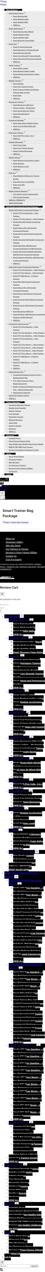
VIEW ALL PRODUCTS (17, 200)
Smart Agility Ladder (20, 68)
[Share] (3, 604)
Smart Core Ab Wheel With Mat (24, 126)
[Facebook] (1, 577)
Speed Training (16, 809)
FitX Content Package (21, 197)
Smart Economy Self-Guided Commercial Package (28, 307)
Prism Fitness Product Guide (19, 441)
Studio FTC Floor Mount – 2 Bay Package (28, 354)
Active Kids (13, 423)
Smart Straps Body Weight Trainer (25, 123)
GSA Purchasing (14, 559)
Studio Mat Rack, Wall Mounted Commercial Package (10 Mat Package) (27, 247)
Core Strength (14, 414)
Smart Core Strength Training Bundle (27, 56)
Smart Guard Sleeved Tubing (23, 111)
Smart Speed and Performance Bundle (27, 59)
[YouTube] (12, 577)
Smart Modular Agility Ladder (24, 71)
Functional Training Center (22, 1046)
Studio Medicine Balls (21, 35)
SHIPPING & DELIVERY (28, 567)
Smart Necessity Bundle (22, 53)
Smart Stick (17, 96)
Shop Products (12, 616)
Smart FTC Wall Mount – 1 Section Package (25, 277)
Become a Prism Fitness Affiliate (21, 468)
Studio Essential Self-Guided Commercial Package (28, 241)
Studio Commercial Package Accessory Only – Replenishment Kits (27, 388)
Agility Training (17, 691)
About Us (10, 538)
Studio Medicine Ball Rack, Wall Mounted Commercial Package (28, 259)
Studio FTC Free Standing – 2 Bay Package (25, 328)
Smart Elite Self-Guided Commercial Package (26, 283)
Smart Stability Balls (20, 22)
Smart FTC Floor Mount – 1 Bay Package (28, 273)
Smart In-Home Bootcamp (22, 47)
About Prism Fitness (16, 456)
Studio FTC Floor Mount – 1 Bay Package (28, 219)
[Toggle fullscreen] (5, 604)
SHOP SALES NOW (16, 203)
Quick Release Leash (21, 166)
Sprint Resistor (18, 163)
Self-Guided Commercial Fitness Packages (21, 875)
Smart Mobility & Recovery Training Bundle (26, 177)
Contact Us (13, 471)
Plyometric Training (16, 417)
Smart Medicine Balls (21, 19)
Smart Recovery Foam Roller (23, 40)
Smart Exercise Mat (20, 16)
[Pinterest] (8, 577)
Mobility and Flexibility (17, 408)
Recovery (13, 831)
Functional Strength (19, 759)
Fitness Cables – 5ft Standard (24, 108)
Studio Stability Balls (21, 37)
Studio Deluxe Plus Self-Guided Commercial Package (25, 229)
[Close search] (2, 1262)
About (7, 1232)
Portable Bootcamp (19, 791)
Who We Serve (14, 462)
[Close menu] (0, 611)
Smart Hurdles (18, 84)
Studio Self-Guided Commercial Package (25, 882)
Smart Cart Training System (23, 87)
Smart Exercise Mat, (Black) (23, 32)
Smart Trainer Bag (19, 145)
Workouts (12, 429)
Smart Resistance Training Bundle (25, 50)
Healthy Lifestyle (15, 426)
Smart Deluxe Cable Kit (21, 393)
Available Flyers (15, 438)
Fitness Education (13, 1165)
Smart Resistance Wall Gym (23, 105)
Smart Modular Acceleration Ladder (26, 74)
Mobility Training (17, 713)
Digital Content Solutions (22, 852)
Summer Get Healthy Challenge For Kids (24, 450)
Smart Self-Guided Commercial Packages (25, 966)
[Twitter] (3, 577)
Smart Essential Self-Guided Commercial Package (28, 301)
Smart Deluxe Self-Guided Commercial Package (27, 295)
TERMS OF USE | (13, 567)
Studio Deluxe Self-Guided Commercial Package (27, 235)
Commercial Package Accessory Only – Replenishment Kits (27, 376)
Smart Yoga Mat (19, 185)
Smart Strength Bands (21, 114)
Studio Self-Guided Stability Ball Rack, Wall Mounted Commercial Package (27, 253)
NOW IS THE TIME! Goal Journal (21, 447)
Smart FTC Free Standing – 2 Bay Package (28, 333)
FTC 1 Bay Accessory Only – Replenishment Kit (23, 382)
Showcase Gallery (15, 459)
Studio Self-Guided (19, 638)
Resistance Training (19, 738)
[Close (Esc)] (1, 604)
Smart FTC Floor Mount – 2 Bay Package (28, 350)
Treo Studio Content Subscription (25, 194)
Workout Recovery (15, 420)
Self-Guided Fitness (19, 620)
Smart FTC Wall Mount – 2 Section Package (25, 358)
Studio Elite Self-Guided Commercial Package (26, 223)
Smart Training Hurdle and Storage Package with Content (26, 91)
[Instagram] (5, 577)
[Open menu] (2, 493)
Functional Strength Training (19, 405)
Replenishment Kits (19, 1123)
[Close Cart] (2, 594)
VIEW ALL (16, 25)
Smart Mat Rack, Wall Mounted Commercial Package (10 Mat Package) (29, 316)
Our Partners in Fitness (17, 465)
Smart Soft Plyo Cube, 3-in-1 (23, 136)
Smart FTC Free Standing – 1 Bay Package (28, 270)
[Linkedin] (10, 577)
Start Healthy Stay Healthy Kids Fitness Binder (26, 444)
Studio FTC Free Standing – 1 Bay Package (25, 214)
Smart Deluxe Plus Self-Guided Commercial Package (24, 289)
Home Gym (14, 656)
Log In (8, 474)
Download (9, 1204)
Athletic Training (15, 411)
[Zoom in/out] (8, 604)
